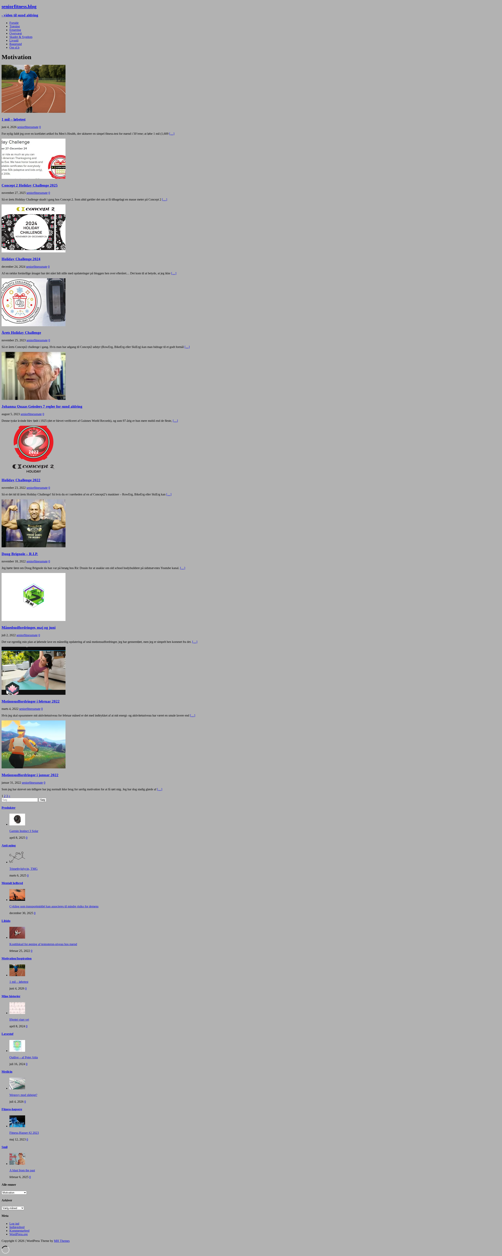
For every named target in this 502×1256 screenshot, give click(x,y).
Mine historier (11, 996)
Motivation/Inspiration (17, 958)
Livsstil (13, 40)
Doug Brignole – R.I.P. (20, 554)
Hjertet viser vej (19, 1019)
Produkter (8, 807)
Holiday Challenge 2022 (21, 480)
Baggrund (15, 44)
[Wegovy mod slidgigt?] (17, 1088)
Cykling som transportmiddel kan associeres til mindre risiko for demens (53, 906)
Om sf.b (14, 47)
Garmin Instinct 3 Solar (23, 831)
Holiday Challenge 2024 (21, 259)
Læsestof (7, 1034)
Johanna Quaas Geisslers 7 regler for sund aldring (42, 406)
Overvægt (15, 33)
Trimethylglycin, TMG (23, 868)
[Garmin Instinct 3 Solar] (17, 824)
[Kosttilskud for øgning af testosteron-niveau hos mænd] (17, 937)
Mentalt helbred (12, 883)
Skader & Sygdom (20, 37)
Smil (4, 1147)
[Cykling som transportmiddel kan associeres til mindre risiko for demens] (17, 899)
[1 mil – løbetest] (17, 975)
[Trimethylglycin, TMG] (17, 862)
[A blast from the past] (17, 1163)
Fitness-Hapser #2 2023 (24, 1132)
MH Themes (62, 1240)
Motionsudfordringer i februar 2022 (31, 701)
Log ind (14, 1223)
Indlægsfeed (17, 1227)
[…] (171, 133)
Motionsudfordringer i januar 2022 (30, 775)
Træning (14, 26)
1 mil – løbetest (13, 119)
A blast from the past (22, 1170)
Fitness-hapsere (12, 1109)
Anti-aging (9, 845)
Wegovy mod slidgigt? (23, 1095)
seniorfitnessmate (27, 127)
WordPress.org (18, 1234)
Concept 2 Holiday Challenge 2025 (30, 185)
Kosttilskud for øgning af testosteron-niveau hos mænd (43, 944)
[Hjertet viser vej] (17, 1013)
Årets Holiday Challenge (21, 333)
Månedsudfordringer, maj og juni (28, 627)
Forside (14, 22)
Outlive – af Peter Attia (23, 1057)
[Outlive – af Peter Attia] (17, 1050)
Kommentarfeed (19, 1230)
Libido (6, 921)
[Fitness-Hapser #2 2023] (17, 1126)
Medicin (7, 1071)
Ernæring (15, 30)
